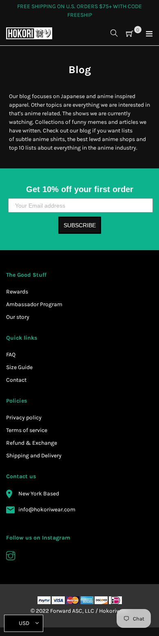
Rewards (17, 291)
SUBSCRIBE (80, 225)
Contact (16, 379)
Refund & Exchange (31, 442)
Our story (17, 317)
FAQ (10, 354)
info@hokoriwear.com (46, 509)
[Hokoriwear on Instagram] (10, 556)
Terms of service (26, 430)
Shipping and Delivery (34, 455)
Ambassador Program (34, 304)
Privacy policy (24, 417)
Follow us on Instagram (38, 537)
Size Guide (19, 367)
